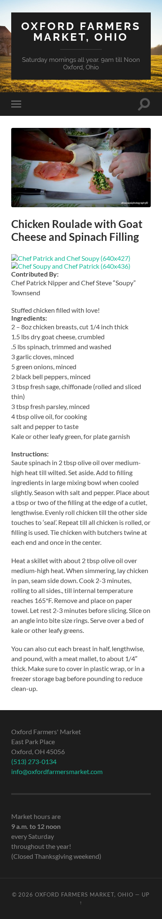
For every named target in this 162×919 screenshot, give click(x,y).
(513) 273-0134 (33, 761)
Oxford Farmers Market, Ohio (81, 31)
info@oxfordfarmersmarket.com (57, 771)
